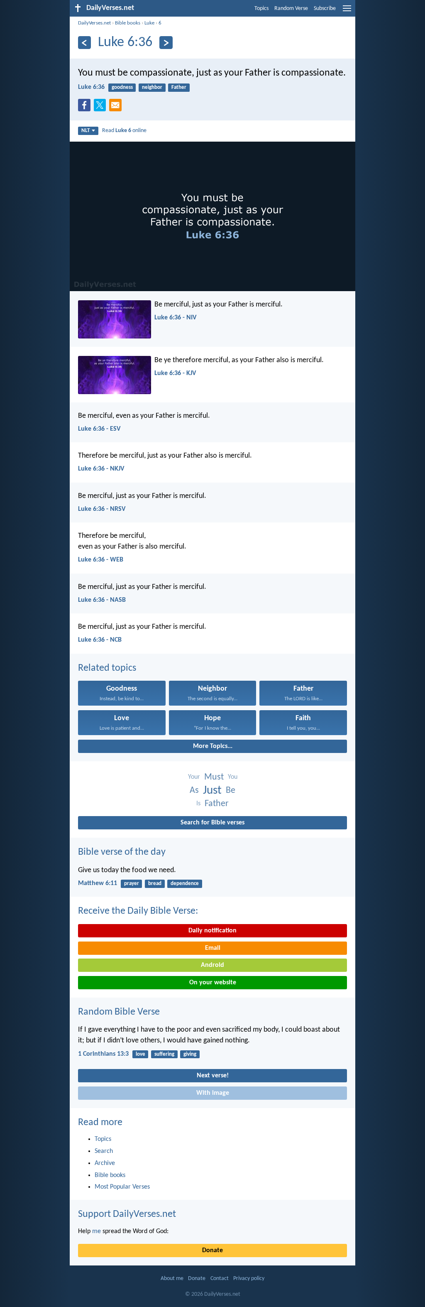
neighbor (152, 87)
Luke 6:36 (91, 87)
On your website (212, 982)
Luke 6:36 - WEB (100, 560)
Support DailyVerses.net (127, 1214)
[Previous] (84, 42)
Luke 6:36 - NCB (100, 640)
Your (194, 777)
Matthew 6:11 (97, 883)
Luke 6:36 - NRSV (101, 509)
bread (154, 883)
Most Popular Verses (122, 1187)
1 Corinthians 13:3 (103, 1054)
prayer (131, 883)
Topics (261, 8)
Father (178, 87)
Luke (149, 23)
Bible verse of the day (122, 852)
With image (212, 1093)
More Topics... (212, 746)
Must (214, 777)
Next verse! (213, 1075)
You (232, 777)
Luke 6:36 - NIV (175, 317)
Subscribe (325, 8)
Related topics (107, 668)
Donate (212, 1250)
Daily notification (212, 930)
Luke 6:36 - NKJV (101, 469)
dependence (185, 883)
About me (172, 1278)
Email (212, 948)
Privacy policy (248, 1278)
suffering (164, 1054)
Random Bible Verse (119, 1012)
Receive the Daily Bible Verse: (138, 911)
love (140, 1054)
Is (198, 803)
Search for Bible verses (212, 822)
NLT (85, 130)
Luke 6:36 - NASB (102, 600)
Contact (219, 1278)
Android (212, 965)
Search (104, 1151)
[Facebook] (86, 107)
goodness (122, 87)
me (96, 1231)
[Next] (165, 42)
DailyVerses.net (94, 23)
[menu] (347, 11)
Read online (124, 131)
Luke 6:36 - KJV (175, 373)
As (194, 790)
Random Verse (291, 8)
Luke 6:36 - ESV (99, 429)
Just (212, 791)
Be (230, 790)
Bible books (127, 23)
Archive (105, 1163)
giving (189, 1054)
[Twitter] (102, 107)
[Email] (117, 107)
